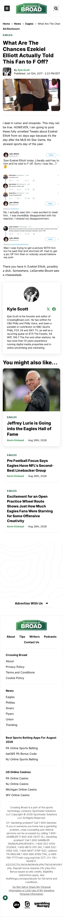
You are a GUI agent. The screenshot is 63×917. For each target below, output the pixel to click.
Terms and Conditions (20, 672)
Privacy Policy (15, 667)
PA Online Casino (17, 778)
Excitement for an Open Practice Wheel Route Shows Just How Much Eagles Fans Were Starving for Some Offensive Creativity (30, 508)
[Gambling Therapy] (42, 905)
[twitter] (48, 309)
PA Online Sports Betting (22, 748)
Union (9, 719)
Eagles (7, 35)
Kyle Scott (24, 69)
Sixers (10, 708)
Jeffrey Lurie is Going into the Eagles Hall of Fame (29, 429)
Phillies (10, 702)
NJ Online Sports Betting (22, 759)
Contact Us (31, 642)
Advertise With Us (29, 603)
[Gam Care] (27, 904)
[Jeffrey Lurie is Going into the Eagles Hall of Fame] (31, 389)
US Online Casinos (18, 772)
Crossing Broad (16, 655)
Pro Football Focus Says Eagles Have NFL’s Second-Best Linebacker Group (30, 466)
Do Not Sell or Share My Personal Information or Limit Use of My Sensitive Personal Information (31, 890)
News (10, 690)
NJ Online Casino (17, 784)
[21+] (16, 904)
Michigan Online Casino (21, 789)
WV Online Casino (18, 795)
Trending (11, 725)
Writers (34, 636)
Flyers (10, 713)
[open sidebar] (7, 8)
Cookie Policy (15, 678)
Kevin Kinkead (15, 440)
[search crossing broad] (56, 8)
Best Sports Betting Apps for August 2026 (31, 740)
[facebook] (54, 309)
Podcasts (50, 636)
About (11, 636)
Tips (22, 636)
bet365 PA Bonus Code (21, 753)
